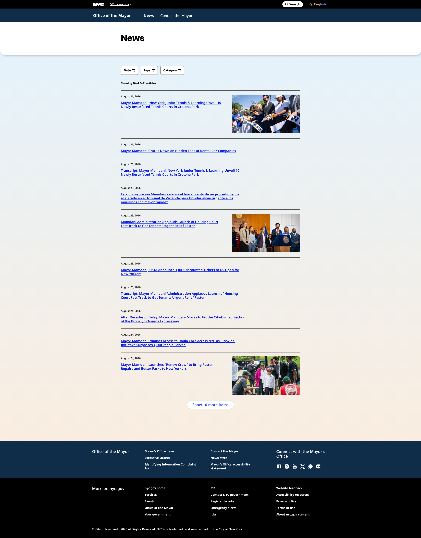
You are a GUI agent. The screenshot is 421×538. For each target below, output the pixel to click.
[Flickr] (318, 466)
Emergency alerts (223, 508)
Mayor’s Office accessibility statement (230, 466)
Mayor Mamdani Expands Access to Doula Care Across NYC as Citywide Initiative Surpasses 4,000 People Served (178, 343)
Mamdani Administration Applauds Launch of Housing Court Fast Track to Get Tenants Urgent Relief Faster (169, 224)
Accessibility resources (292, 495)
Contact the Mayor (176, 15)
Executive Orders (157, 458)
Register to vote (222, 501)
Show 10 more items (210, 404)
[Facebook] (279, 466)
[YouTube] (294, 466)
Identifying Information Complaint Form (170, 466)
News (149, 15)
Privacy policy (286, 501)
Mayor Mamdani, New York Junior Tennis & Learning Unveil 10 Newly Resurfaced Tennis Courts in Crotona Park (171, 105)
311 (212, 488)
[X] (302, 466)
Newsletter (218, 458)
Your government (158, 514)
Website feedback (289, 488)
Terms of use (285, 508)
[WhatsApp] (310, 466)
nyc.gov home (155, 488)
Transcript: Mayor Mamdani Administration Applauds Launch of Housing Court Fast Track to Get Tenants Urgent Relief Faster (179, 296)
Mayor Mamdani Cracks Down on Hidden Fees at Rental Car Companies (178, 151)
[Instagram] (286, 466)
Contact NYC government (229, 495)
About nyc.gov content (293, 514)
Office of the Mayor (112, 15)
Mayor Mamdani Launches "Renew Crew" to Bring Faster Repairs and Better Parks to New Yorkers (167, 367)
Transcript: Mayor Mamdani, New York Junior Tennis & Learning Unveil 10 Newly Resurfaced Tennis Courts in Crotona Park (180, 172)
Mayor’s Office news (159, 451)
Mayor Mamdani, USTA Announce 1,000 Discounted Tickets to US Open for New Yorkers (180, 272)
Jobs (213, 514)
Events (150, 501)
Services (151, 495)
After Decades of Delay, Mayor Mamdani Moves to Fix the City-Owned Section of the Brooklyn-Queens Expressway (183, 319)
